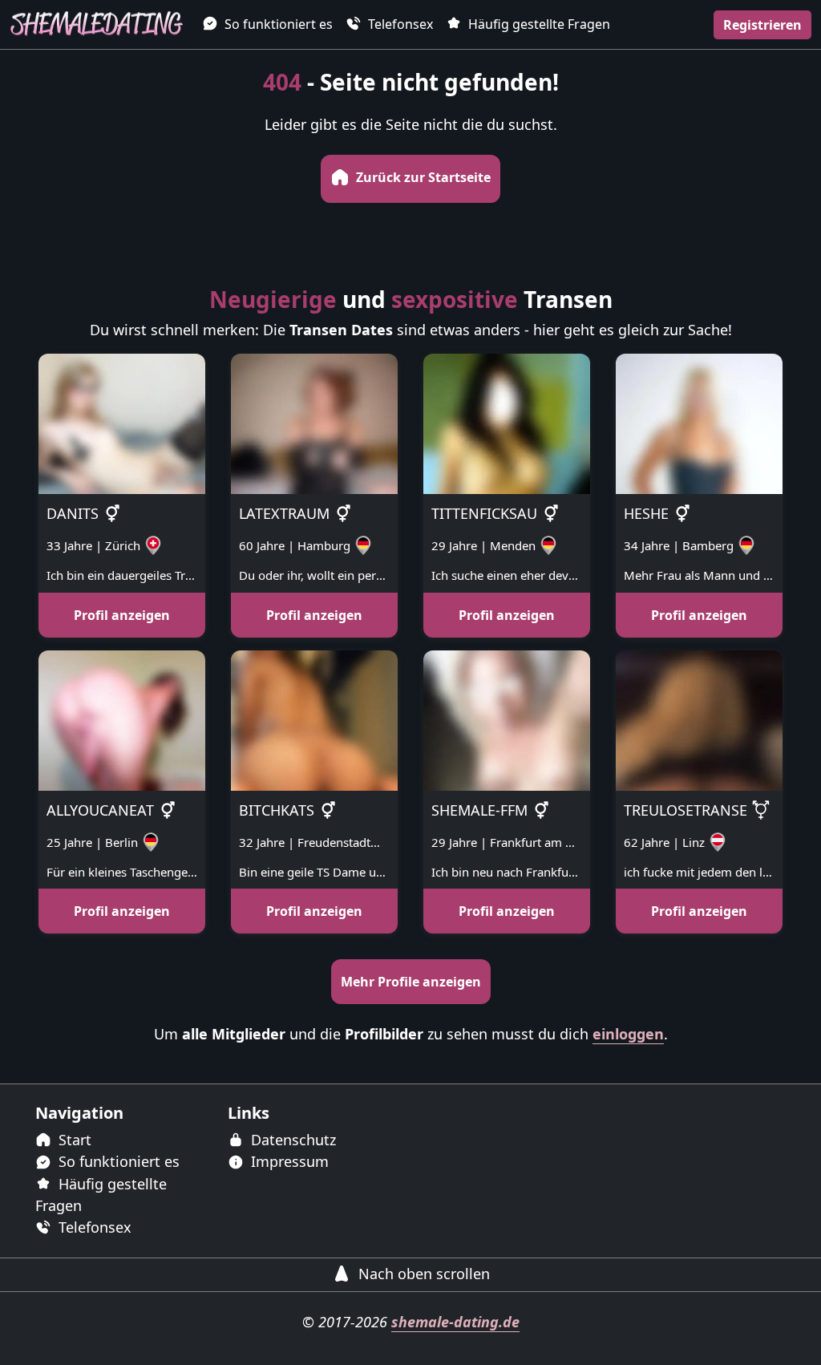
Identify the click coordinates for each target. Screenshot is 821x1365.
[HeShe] (699, 422)
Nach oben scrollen (422, 1273)
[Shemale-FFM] (506, 718)
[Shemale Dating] (96, 24)
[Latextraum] (314, 422)
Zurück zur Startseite (422, 177)
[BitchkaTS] (314, 718)
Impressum (288, 1161)
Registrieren (762, 25)
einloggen (628, 1033)
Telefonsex (399, 24)
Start (73, 1139)
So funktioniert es (277, 24)
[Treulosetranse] (699, 718)
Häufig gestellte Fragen (537, 24)
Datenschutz (291, 1139)
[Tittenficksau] (506, 422)
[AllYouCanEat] (121, 718)
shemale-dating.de (455, 1321)
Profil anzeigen (122, 615)
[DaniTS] (121, 422)
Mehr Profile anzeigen (411, 981)
